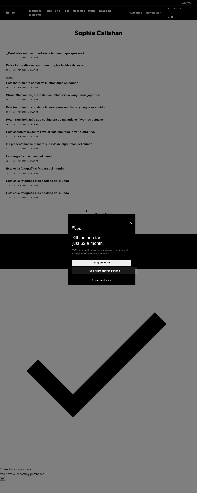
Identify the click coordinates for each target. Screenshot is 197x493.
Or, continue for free (101, 280)
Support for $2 (101, 262)
